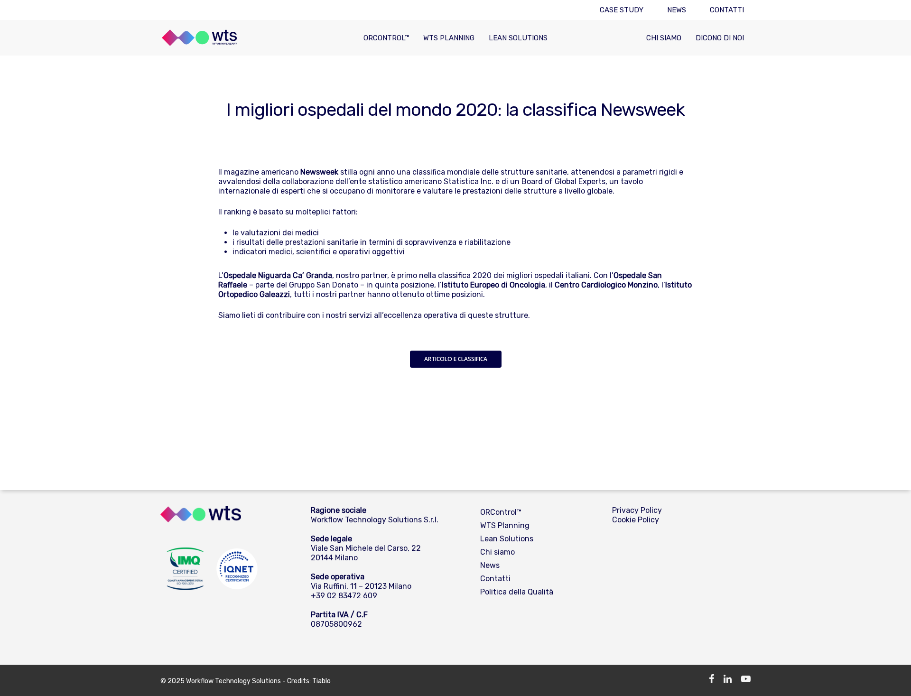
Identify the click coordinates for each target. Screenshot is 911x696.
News (676, 10)
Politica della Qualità (516, 591)
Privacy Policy (637, 510)
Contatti (727, 10)
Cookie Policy (635, 519)
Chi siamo (663, 38)
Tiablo (321, 681)
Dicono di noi (720, 38)
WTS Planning (448, 38)
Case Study (621, 10)
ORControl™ (386, 38)
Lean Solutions (518, 38)
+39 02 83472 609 (344, 595)
